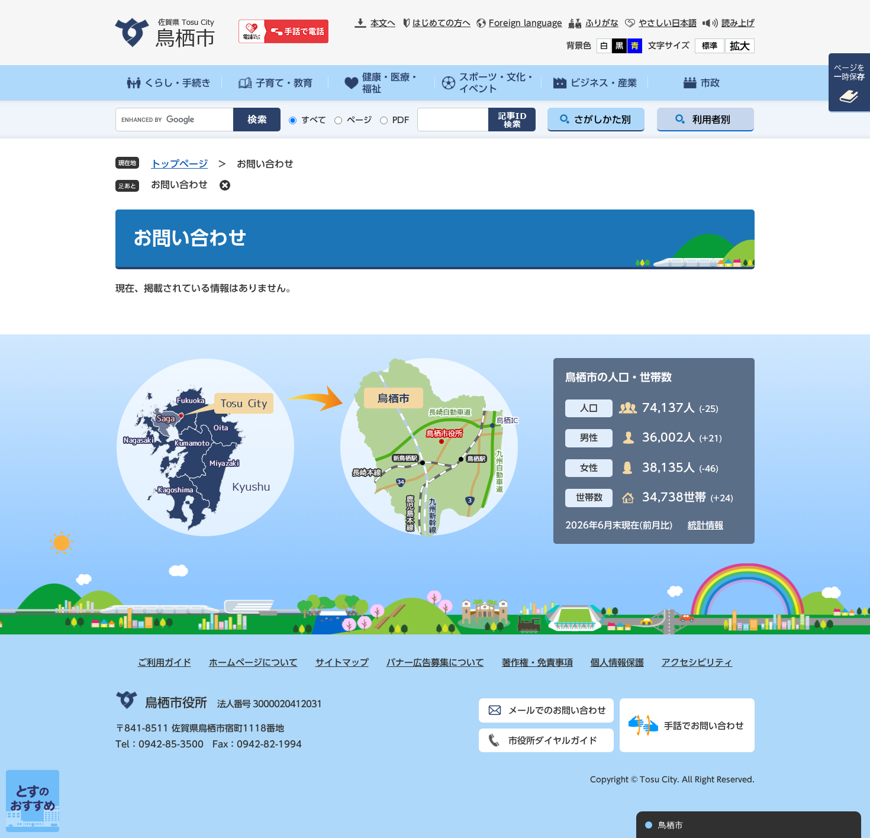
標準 (709, 46)
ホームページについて (253, 662)
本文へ (382, 23)
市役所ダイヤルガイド (552, 740)
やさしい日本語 (668, 23)
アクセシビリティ (697, 662)
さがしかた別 (602, 119)
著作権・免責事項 (537, 662)
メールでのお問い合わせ (557, 710)
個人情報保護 (617, 662)
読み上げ (738, 23)
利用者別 (711, 119)
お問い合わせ (179, 184)
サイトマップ (342, 662)
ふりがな (601, 23)
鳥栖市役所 (176, 703)
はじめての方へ (442, 23)
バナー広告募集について (435, 662)
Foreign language (525, 23)
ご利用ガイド (164, 662)
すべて (313, 120)
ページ (359, 120)
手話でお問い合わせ (704, 725)
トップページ (179, 164)
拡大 (740, 46)
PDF (401, 120)
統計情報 (705, 525)
